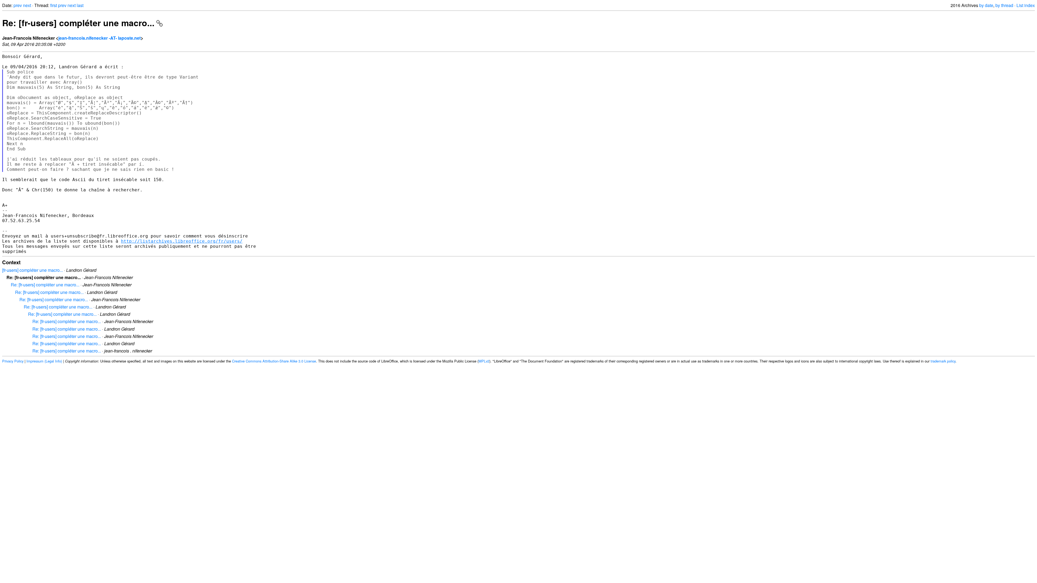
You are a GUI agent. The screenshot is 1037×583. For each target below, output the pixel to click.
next (27, 5)
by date (986, 5)
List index (1025, 5)
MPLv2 (484, 361)
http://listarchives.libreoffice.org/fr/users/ (182, 241)
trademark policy (943, 361)
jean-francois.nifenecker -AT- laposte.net (99, 38)
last (80, 5)
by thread (1004, 5)
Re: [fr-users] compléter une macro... (78, 22)
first (53, 5)
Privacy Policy (12, 361)
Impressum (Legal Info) (44, 361)
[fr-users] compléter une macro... (32, 270)
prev (18, 5)
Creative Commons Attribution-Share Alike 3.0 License (274, 361)
